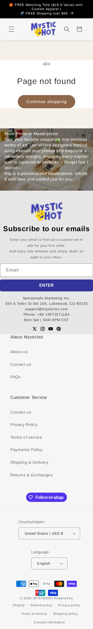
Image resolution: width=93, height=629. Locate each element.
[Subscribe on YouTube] (50, 328)
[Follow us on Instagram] (42, 328)
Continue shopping (46, 101)
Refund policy (41, 605)
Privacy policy (69, 605)
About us (19, 352)
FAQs (15, 377)
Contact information (49, 622)
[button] (11, 29)
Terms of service (26, 437)
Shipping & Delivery (29, 462)
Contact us (21, 364)
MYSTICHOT (43, 598)
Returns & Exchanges (31, 475)
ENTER (46, 285)
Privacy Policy (23, 424)
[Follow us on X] (34, 328)
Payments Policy (26, 449)
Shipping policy (65, 614)
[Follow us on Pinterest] (58, 328)
